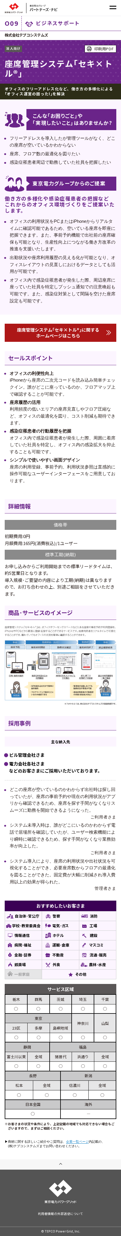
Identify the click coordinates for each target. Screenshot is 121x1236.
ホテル (58, 935)
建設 (94, 935)
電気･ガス (60, 925)
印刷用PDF (104, 48)
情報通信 (22, 935)
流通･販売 (98, 955)
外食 (56, 964)
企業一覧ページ (77, 1141)
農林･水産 (97, 964)
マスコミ (96, 945)
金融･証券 (22, 955)
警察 (56, 916)
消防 (94, 916)
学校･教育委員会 (26, 925)
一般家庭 (22, 974)
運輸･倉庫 (60, 945)
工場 (93, 925)
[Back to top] (60, 1164)
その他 (80, 974)
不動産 (58, 955)
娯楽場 (20, 964)
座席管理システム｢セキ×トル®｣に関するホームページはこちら (58, 333)
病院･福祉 (22, 945)
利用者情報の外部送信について (60, 1213)
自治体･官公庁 (27, 916)
